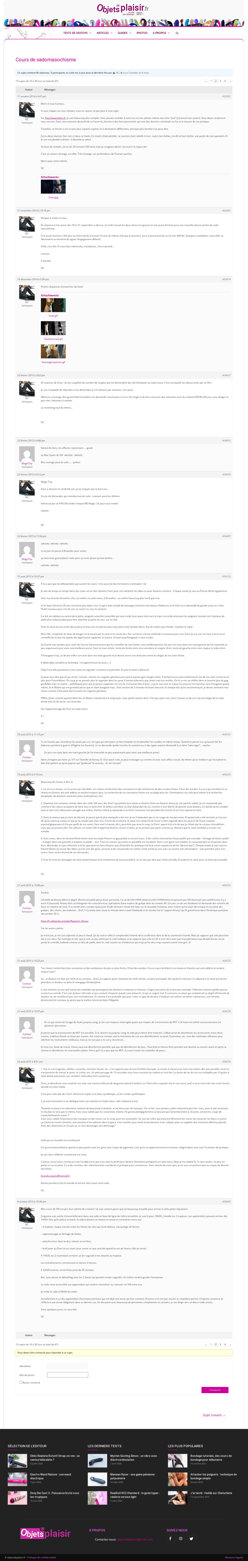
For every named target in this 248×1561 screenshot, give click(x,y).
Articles (103, 33)
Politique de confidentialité (41, 1557)
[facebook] (170, 1539)
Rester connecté (31, 1382)
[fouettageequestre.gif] (53, 351)
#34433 (226, 474)
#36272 (226, 885)
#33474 (226, 279)
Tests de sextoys (75, 33)
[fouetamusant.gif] (53, 328)
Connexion (215, 1390)
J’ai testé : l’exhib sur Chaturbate (211, 1493)
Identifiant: (25, 1366)
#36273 (226, 960)
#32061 (226, 96)
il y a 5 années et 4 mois (136, 72)
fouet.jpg (53, 197)
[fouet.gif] (53, 305)
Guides (122, 33)
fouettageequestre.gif (53, 362)
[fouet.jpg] (53, 187)
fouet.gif (53, 315)
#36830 (226, 1201)
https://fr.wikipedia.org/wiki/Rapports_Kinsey (64, 921)
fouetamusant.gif (53, 339)
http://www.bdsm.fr (55, 118)
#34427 (226, 375)
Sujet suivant (214, 1415)
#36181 (226, 734)
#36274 (226, 1011)
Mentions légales (234, 1557)
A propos (159, 33)
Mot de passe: (27, 1375)
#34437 (226, 536)
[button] (180, 33)
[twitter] (191, 1539)
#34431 (226, 440)
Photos (142, 33)
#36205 (226, 774)
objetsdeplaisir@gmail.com (135, 1539)
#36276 (226, 1061)
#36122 (226, 576)
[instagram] (181, 1539)
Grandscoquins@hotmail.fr (55, 1175)
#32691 (226, 210)
